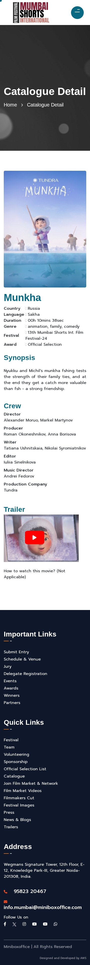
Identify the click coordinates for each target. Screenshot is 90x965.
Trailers (11, 827)
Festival (11, 740)
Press (9, 813)
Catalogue (14, 776)
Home (10, 105)
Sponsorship (16, 762)
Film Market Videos (23, 791)
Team (9, 747)
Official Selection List (25, 769)
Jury (8, 667)
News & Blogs (17, 820)
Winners (12, 695)
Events (10, 681)
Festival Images (19, 805)
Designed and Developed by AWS (63, 958)
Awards (11, 688)
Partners (12, 703)
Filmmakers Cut (19, 798)
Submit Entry (16, 652)
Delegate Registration (25, 674)
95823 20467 (27, 891)
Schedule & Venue (22, 659)
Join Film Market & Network (31, 783)
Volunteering (16, 755)
